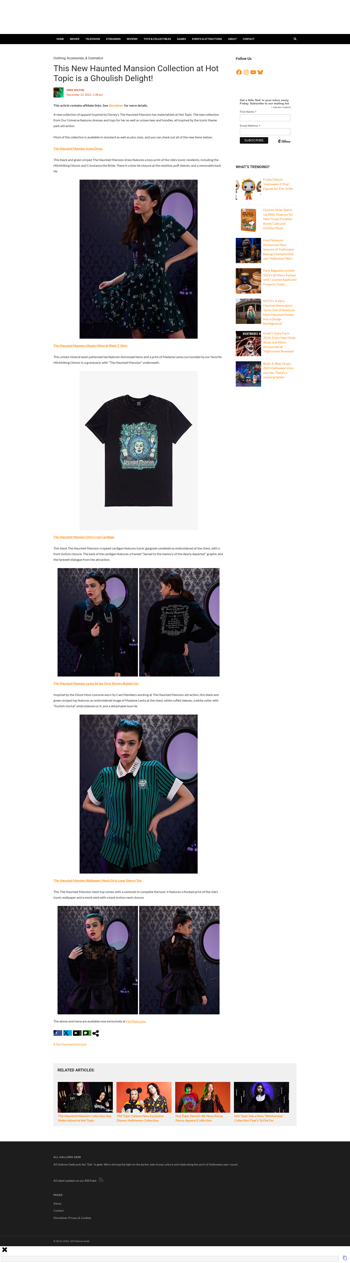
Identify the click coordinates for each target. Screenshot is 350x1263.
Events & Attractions (207, 38)
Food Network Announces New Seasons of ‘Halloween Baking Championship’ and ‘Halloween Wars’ (278, 249)
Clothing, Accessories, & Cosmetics (78, 58)
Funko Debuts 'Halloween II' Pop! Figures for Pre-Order (278, 183)
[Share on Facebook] (57, 1033)
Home (60, 38)
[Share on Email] (77, 1033)
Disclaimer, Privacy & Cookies (72, 1218)
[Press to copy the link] (344, 1259)
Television (92, 38)
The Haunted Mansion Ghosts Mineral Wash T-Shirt (90, 345)
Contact (249, 38)
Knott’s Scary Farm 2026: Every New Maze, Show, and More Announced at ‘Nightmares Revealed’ (279, 342)
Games (181, 38)
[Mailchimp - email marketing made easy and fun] (284, 144)
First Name (248, 112)
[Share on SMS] (87, 1033)
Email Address (250, 126)
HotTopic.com (135, 1021)
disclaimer (116, 105)
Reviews (132, 38)
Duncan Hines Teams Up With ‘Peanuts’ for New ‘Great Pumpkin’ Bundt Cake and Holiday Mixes (278, 219)
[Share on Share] (96, 1033)
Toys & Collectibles (157, 38)
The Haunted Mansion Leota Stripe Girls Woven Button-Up (95, 683)
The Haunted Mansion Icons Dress (78, 148)
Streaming (113, 38)
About (232, 38)
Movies (74, 38)
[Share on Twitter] (67, 1033)
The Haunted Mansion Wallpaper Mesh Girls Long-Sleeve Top (97, 880)
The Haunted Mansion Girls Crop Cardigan (83, 537)
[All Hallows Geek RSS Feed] (100, 1180)
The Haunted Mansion (71, 1044)
